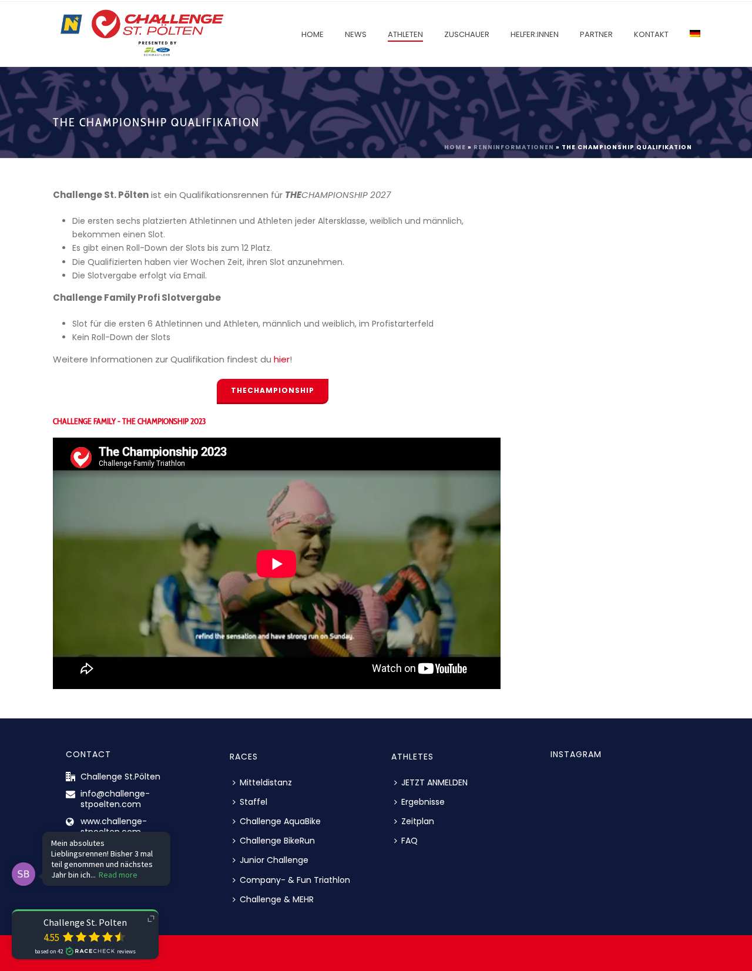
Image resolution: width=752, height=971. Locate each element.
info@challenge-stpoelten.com (115, 798)
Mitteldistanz (266, 782)
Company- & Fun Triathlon (295, 880)
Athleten (405, 34)
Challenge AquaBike (280, 821)
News (356, 34)
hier (282, 359)
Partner (596, 34)
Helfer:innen (535, 34)
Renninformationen (514, 147)
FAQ (409, 840)
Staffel (253, 802)
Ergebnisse (423, 802)
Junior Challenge (274, 860)
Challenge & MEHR (277, 899)
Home (312, 34)
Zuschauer (466, 34)
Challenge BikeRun (277, 840)
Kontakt (651, 34)
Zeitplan (417, 821)
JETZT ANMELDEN (434, 782)
